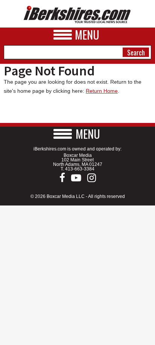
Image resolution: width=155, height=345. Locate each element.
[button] (77, 134)
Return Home (102, 91)
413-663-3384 (79, 169)
